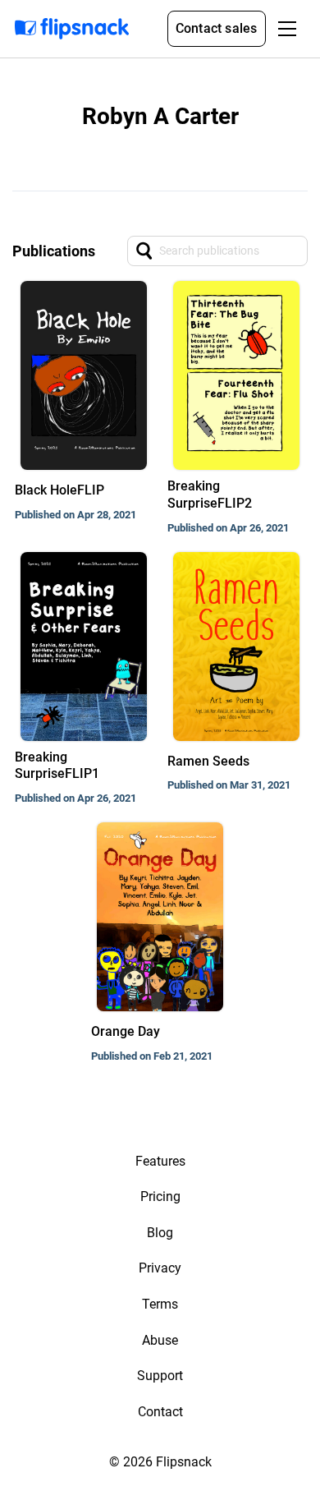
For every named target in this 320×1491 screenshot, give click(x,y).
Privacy (160, 1268)
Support (160, 1375)
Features (160, 1161)
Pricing (160, 1196)
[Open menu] (287, 29)
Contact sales (217, 28)
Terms (160, 1304)
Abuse (160, 1340)
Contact (160, 1412)
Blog (160, 1232)
